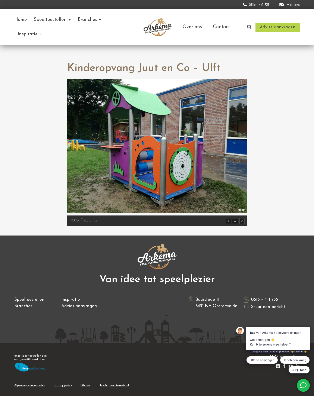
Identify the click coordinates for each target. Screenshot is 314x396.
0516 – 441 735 (264, 300)
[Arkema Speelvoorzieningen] (158, 27)
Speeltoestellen (29, 300)
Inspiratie (70, 300)
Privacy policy (63, 385)
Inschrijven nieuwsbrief (114, 385)
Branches (23, 306)
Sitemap (86, 385)
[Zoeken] (249, 27)
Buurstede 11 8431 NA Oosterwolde (216, 303)
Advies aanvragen (79, 306)
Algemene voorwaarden (29, 385)
